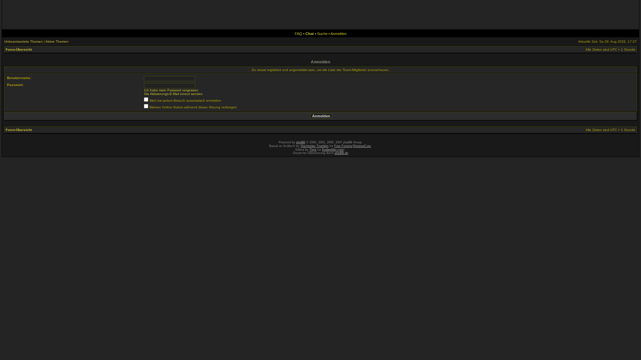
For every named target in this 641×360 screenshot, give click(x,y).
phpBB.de (341, 153)
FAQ (298, 34)
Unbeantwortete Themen (23, 41)
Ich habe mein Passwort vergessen (171, 90)
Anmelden (339, 34)
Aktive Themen (56, 41)
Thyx (312, 149)
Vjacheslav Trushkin (314, 146)
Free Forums (343, 146)
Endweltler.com (333, 149)
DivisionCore (362, 146)
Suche (322, 34)
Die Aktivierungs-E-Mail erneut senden (173, 94)
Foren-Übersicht (19, 49)
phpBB (300, 142)
